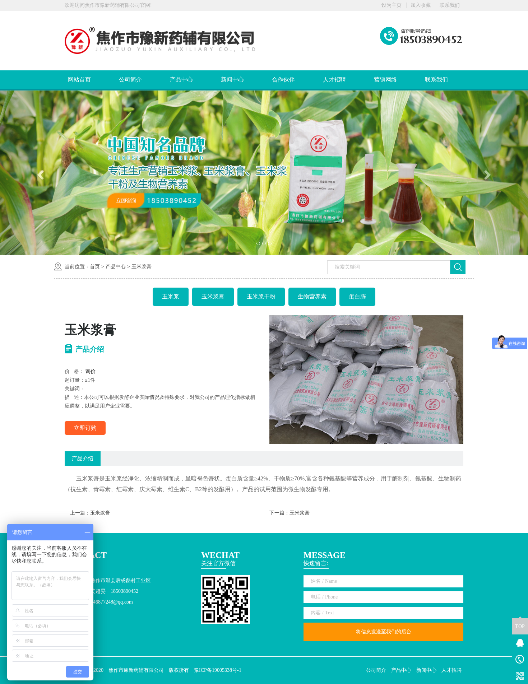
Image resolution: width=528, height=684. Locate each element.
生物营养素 (312, 296)
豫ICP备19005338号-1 (217, 670)
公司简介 (130, 79)
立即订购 (85, 428)
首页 (95, 266)
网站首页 (79, 79)
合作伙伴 (283, 79)
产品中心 (181, 79)
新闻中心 (232, 79)
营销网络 (385, 79)
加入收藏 (421, 5)
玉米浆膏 (141, 266)
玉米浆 (170, 296)
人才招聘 (334, 79)
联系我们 (450, 5)
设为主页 (391, 5)
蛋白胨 (357, 296)
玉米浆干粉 (261, 296)
